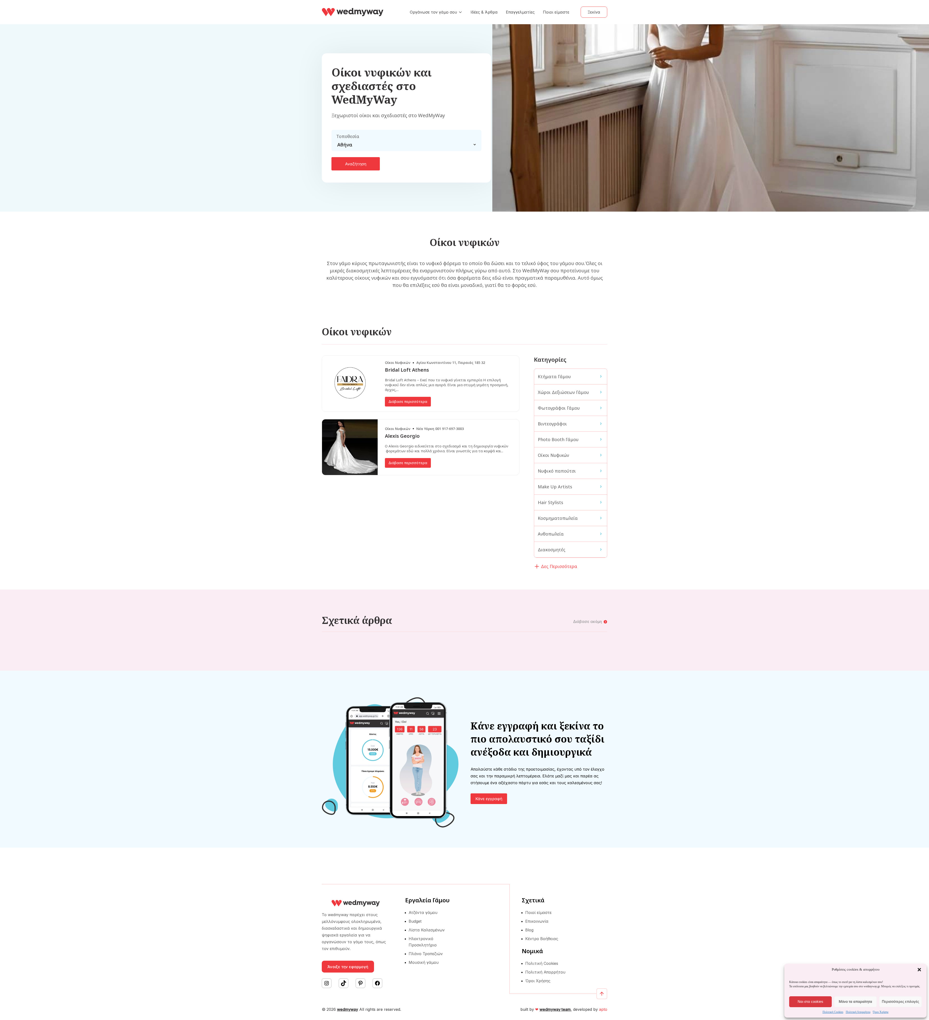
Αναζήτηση (355, 163)
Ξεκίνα (594, 12)
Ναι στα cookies (810, 1001)
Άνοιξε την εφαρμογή (347, 966)
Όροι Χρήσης (881, 1012)
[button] (919, 969)
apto (603, 1009)
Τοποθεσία (347, 136)
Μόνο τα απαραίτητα (855, 1001)
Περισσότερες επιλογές (900, 1001)
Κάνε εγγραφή (488, 798)
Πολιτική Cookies (833, 1012)
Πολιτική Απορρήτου (858, 1012)
